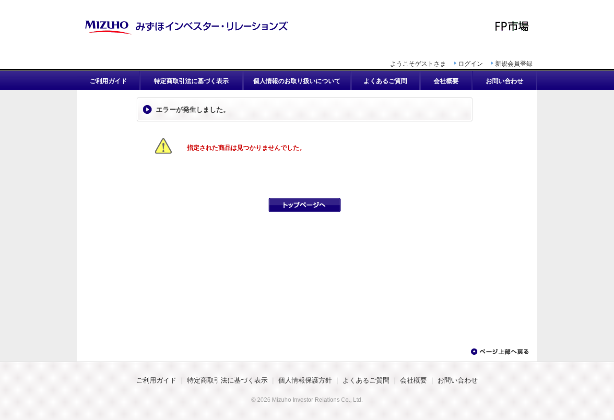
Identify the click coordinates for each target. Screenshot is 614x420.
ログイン (470, 63)
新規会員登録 (513, 63)
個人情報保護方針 (305, 380)
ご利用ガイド (108, 80)
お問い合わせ (504, 80)
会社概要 (446, 80)
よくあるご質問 (385, 80)
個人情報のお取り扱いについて (297, 80)
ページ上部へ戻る (499, 352)
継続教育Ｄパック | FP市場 (307, 26)
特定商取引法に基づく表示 (191, 80)
